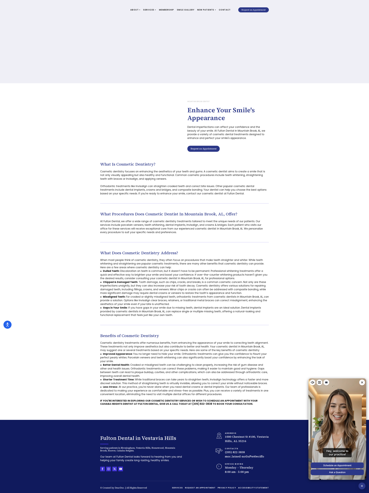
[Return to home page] (112, 10)
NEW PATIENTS (205, 9)
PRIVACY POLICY (227, 487)
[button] (253, 10)
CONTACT (225, 9)
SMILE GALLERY (185, 9)
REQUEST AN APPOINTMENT (200, 487)
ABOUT (134, 9)
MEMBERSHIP (166, 9)
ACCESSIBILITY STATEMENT (253, 487)
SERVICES (148, 9)
